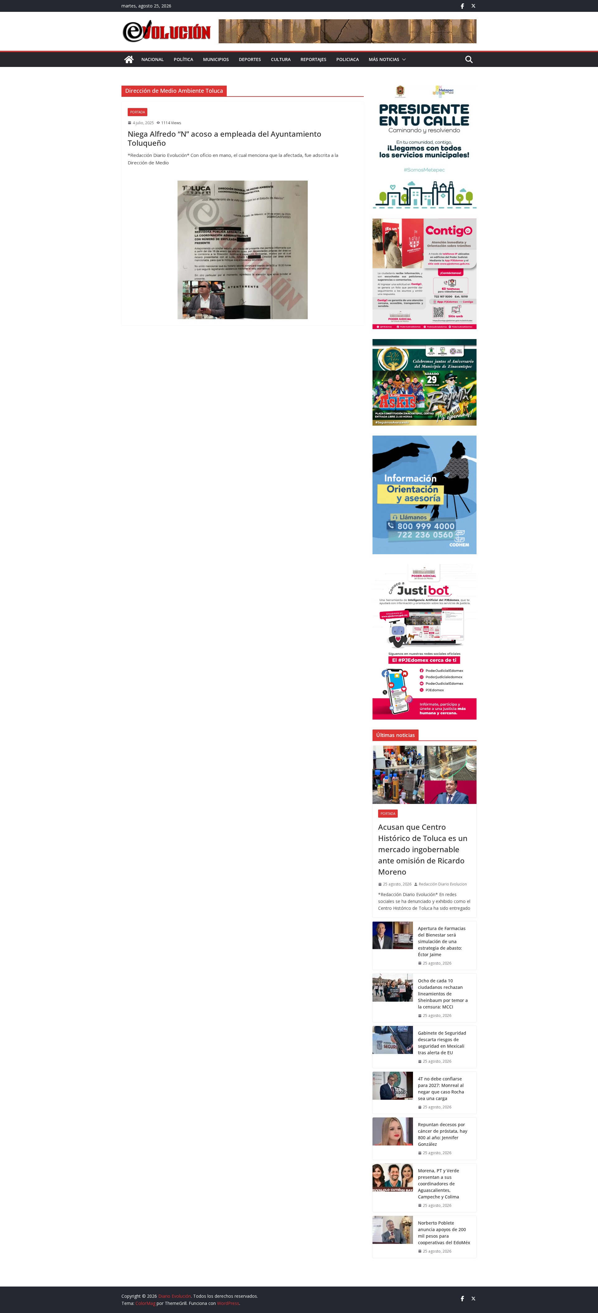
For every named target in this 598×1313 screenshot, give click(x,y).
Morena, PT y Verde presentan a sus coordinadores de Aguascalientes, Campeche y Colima (438, 1184)
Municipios (216, 59)
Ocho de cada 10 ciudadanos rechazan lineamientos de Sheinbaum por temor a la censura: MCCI (443, 994)
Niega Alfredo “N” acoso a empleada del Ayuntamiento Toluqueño (224, 138)
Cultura (281, 59)
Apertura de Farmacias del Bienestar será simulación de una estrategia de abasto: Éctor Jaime (442, 941)
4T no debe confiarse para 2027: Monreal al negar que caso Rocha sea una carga (441, 1088)
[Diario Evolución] (128, 59)
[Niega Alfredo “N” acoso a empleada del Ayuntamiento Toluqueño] (243, 250)
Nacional (152, 59)
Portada (137, 112)
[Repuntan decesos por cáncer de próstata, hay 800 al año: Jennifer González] (393, 1138)
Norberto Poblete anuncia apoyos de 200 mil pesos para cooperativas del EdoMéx (444, 1232)
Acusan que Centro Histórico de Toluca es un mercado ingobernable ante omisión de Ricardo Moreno (422, 849)
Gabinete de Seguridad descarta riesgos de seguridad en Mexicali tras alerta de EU (442, 1043)
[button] (402, 59)
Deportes (250, 59)
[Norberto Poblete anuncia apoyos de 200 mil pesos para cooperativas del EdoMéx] (393, 1237)
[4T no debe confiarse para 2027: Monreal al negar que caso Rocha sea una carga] (393, 1093)
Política (183, 59)
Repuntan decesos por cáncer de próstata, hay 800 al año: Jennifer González (442, 1134)
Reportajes (313, 59)
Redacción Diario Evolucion (443, 884)
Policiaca (347, 59)
